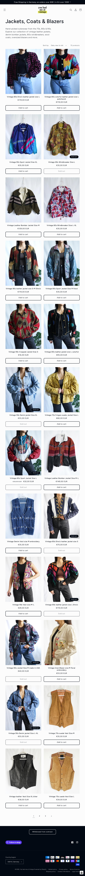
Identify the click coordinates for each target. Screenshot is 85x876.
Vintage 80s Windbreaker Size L (61, 162)
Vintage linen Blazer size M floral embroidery (61, 669)
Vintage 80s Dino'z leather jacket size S (61, 541)
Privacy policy (63, 869)
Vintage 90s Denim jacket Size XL (23, 415)
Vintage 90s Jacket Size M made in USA (23, 668)
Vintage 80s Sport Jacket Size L (23, 478)
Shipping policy (51, 871)
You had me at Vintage (27, 869)
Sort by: (46, 45)
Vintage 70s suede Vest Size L (61, 797)
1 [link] (33, 816)
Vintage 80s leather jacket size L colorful (62, 352)
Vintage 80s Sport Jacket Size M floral (62, 289)
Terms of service (75, 869)
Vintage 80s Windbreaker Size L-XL (61, 225)
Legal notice (76, 871)
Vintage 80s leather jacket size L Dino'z (61, 605)
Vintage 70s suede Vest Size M (62, 733)
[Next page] (51, 816)
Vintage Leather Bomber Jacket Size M (23, 225)
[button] (4, 9)
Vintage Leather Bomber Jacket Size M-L (62, 478)
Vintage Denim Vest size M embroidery (23, 541)
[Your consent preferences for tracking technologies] (81, 872)
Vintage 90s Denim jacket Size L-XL (23, 733)
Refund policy (53, 869)
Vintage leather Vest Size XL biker (23, 797)
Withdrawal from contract (42, 832)
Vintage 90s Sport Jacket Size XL (23, 162)
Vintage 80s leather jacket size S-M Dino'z (23, 289)
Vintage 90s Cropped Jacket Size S (23, 352)
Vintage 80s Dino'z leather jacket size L (23, 97)
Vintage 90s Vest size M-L (23, 605)
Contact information (64, 871)
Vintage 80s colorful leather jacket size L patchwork (62, 98)
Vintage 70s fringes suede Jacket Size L (61, 415)
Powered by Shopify (40, 869)
